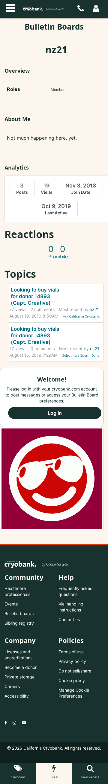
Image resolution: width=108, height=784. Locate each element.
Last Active (56, 212)
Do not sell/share (74, 670)
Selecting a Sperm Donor (81, 355)
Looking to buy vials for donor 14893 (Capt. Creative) (35, 296)
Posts (22, 192)
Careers (12, 686)
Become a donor (20, 667)
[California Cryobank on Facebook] (5, 722)
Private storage (19, 676)
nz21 (94, 309)
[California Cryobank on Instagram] (14, 722)
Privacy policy (72, 661)
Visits (46, 192)
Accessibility (16, 695)
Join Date (80, 192)
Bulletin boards (19, 613)
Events (11, 603)
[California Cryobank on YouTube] (24, 722)
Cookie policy (71, 680)
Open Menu (10, 7)
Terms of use (71, 651)
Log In (55, 413)
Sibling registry (19, 623)
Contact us (69, 619)
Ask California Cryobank (81, 316)
